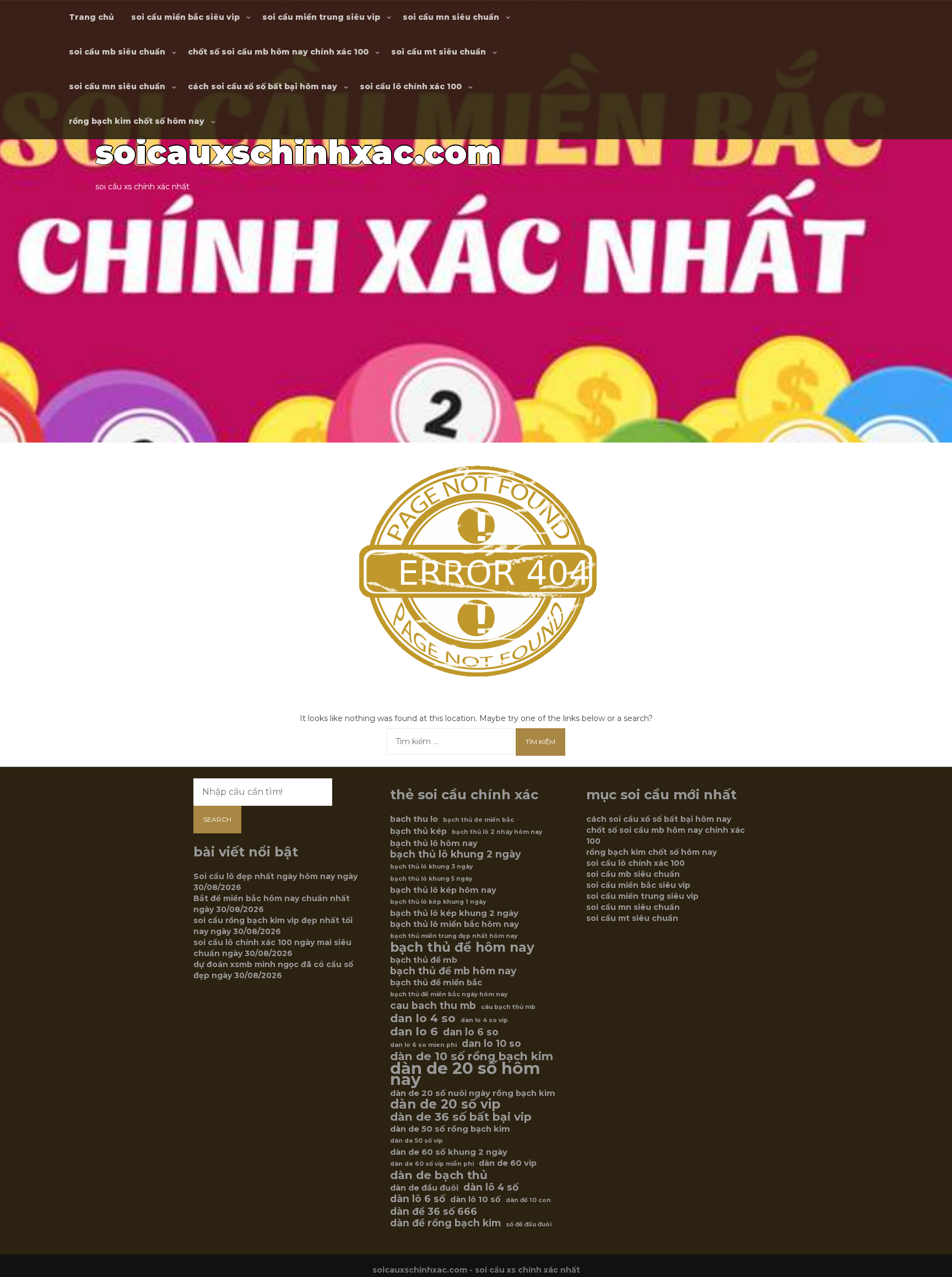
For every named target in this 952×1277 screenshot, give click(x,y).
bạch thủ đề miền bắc (436, 982)
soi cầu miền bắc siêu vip (185, 17)
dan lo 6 (414, 1031)
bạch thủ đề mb (423, 960)
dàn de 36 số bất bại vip (461, 1116)
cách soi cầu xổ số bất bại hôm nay (262, 86)
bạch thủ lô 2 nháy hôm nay (497, 832)
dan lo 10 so (491, 1043)
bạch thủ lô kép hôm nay (443, 890)
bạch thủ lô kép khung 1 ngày (438, 901)
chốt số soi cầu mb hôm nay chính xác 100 (278, 52)
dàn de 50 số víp (416, 1140)
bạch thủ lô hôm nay (434, 843)
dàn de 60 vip (508, 1163)
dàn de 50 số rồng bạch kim (450, 1129)
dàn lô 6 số (417, 1198)
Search (217, 819)
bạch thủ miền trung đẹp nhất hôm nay (453, 936)
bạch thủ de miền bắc (478, 819)
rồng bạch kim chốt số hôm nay (136, 121)
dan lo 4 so (423, 1018)
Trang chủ (91, 17)
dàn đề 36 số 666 (433, 1211)
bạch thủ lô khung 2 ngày (455, 854)
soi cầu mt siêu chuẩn (438, 52)
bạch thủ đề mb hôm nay (453, 970)
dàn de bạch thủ (439, 1175)
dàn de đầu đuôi (424, 1188)
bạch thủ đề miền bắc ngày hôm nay (448, 994)
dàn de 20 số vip (445, 1104)
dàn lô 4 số (490, 1187)
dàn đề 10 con (528, 1200)
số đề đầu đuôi (528, 1224)
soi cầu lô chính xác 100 (411, 86)
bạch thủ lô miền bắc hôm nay (454, 924)
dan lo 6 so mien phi (423, 1045)
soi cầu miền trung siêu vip (321, 17)
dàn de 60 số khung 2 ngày (448, 1152)
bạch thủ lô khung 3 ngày (431, 866)
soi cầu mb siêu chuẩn (117, 52)
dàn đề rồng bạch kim (445, 1223)
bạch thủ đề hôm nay (462, 947)
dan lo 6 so (471, 1032)
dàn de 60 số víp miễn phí (432, 1163)
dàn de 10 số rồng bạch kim (471, 1056)
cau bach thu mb (433, 1005)
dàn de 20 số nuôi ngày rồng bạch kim (472, 1093)
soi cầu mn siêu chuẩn (451, 17)
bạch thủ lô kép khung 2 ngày (454, 913)
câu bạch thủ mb (508, 1007)
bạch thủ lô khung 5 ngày (431, 878)
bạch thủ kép (418, 831)
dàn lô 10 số (475, 1199)
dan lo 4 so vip (484, 1020)
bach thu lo (414, 819)
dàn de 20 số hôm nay (465, 1074)
